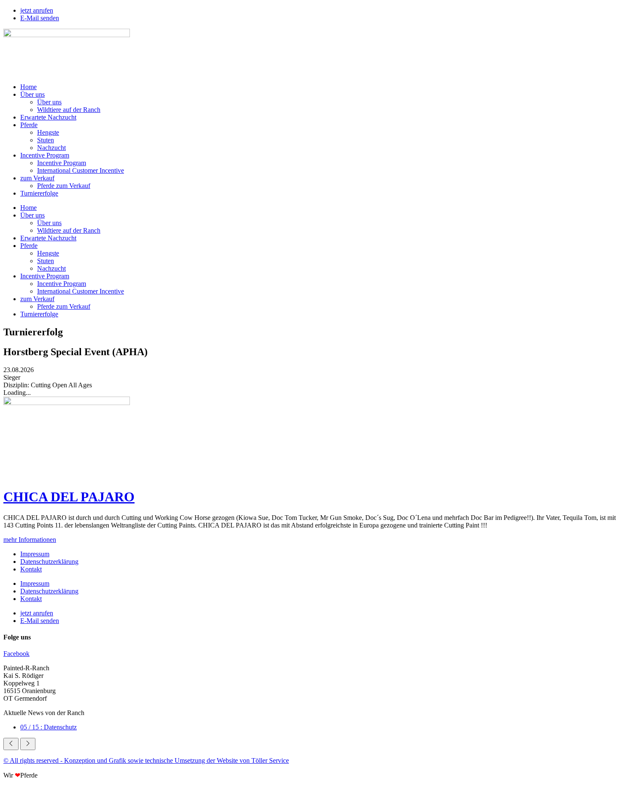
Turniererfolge (39, 193)
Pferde (29, 124)
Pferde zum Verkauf (63, 185)
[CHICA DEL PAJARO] (66, 402)
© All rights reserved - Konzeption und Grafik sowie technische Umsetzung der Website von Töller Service (146, 760)
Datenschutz (48, 727)
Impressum (34, 554)
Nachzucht (51, 147)
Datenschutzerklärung (49, 561)
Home (28, 86)
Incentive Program (44, 155)
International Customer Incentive (80, 170)
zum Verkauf (37, 178)
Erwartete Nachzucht (48, 117)
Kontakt (31, 569)
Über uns (32, 94)
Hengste (48, 132)
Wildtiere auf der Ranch (68, 109)
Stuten (45, 140)
